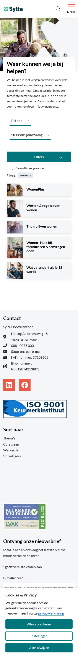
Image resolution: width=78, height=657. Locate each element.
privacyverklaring (51, 613)
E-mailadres (13, 578)
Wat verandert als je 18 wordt (44, 269)
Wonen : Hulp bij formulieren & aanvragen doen (45, 246)
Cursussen (11, 444)
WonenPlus (35, 189)
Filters (39, 157)
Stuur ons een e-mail (26, 351)
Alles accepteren (39, 624)
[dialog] (39, 622)
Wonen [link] (24, 175)
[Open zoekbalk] (58, 9)
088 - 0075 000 (22, 345)
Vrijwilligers (12, 456)
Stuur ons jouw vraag (26, 135)
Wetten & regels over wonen (43, 207)
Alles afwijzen (39, 648)
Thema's (9, 438)
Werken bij (11, 450)
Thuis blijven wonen (41, 226)
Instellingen (39, 636)
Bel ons (16, 120)
